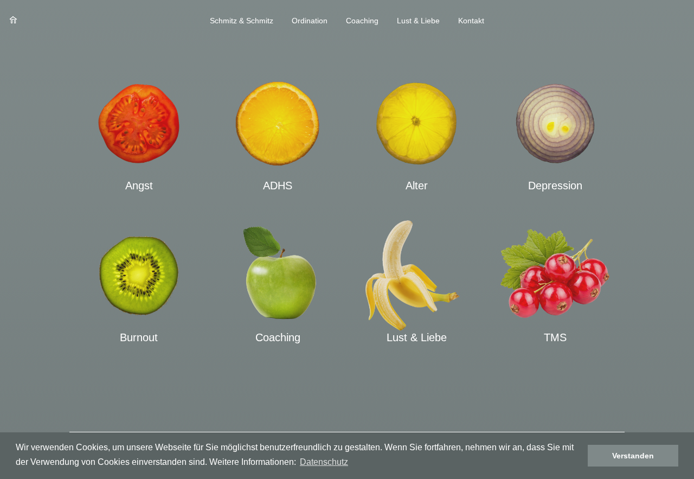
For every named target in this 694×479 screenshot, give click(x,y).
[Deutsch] (675, 21)
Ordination (309, 20)
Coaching (362, 20)
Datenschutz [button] (324, 462)
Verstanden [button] (633, 455)
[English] (662, 21)
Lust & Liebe (418, 20)
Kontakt (471, 20)
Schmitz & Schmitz (241, 20)
